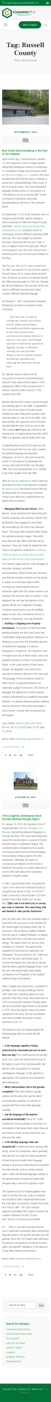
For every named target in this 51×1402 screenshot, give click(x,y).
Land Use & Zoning (15, 1343)
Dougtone (20, 1258)
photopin (36, 738)
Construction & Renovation (19, 1333)
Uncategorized (13, 1361)
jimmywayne (21, 738)
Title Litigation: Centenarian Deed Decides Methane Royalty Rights (21, 817)
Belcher (20, 457)
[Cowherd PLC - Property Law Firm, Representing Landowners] (19, 13)
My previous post (11, 488)
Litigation (10, 1352)
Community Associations (18, 1329)
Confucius (41, 549)
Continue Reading (10, 746)
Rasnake (27, 449)
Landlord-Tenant (14, 1347)
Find (41, 1305)
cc (42, 738)
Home (17, 60)
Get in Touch (30, 24)
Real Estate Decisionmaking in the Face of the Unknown (25, 152)
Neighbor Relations (15, 1356)
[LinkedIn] (47, 3)
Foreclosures (12, 1338)
